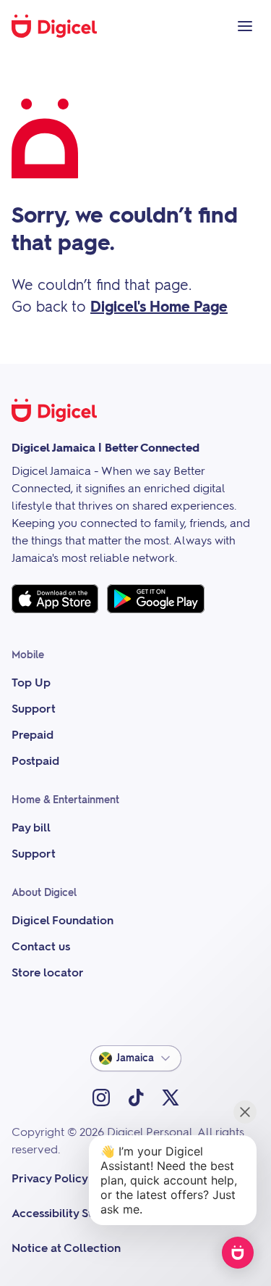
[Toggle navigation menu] (245, 26)
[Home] (62, 26)
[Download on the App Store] (55, 598)
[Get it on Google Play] (156, 598)
